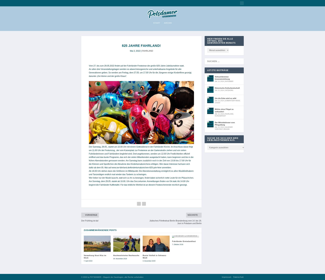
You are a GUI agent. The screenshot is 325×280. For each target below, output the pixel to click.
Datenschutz (238, 277)
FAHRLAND (147, 51)
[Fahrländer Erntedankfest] (185, 237)
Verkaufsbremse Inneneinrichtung (222, 78)
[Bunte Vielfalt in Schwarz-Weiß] (156, 244)
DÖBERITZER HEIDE (232, 101)
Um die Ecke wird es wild (225, 98)
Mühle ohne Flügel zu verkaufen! (224, 110)
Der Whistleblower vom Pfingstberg (225, 123)
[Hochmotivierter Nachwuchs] (126, 244)
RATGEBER (229, 81)
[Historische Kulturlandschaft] (210, 89)
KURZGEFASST (220, 116)
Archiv (168, 23)
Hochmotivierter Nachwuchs (126, 255)
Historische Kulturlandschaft (227, 88)
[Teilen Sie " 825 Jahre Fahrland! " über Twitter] (144, 203)
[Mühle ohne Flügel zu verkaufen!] (210, 111)
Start (156, 23)
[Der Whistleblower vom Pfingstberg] (210, 124)
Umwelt (217, 103)
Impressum (226, 277)
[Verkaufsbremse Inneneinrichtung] (210, 78)
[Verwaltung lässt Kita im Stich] (97, 244)
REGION (227, 129)
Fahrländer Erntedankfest (184, 241)
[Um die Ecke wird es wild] (210, 100)
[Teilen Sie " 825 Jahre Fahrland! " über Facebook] (138, 203)
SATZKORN (229, 90)
